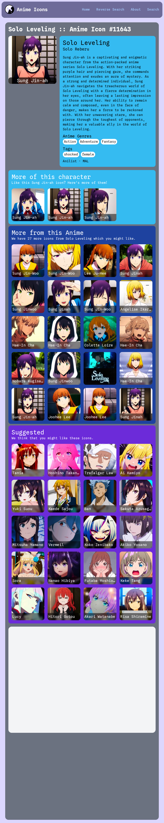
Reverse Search (110, 9)
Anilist (70, 161)
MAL (86, 161)
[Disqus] (82, 680)
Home (86, 9)
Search (153, 9)
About (136, 9)
